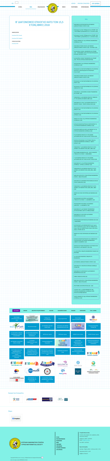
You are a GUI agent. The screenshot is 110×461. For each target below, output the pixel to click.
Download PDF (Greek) (17, 35)
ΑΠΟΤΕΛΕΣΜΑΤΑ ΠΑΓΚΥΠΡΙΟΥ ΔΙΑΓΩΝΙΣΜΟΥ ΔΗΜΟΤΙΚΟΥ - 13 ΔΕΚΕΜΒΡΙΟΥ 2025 (83, 204)
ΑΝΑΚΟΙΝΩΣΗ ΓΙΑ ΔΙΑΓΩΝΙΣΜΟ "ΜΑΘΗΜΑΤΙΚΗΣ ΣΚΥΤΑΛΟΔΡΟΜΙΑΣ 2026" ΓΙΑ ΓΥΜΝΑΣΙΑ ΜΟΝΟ (84, 209)
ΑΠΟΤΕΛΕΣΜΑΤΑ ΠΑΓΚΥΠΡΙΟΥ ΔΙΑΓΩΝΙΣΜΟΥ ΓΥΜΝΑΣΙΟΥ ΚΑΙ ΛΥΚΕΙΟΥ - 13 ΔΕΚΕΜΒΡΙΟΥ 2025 (84, 199)
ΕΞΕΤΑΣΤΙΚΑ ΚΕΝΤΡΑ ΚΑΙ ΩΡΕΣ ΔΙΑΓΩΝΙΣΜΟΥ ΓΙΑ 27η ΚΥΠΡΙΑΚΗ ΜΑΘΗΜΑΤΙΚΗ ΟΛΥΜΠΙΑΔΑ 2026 (85, 130)
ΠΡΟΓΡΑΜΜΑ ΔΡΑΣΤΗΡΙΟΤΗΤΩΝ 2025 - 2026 (83, 285)
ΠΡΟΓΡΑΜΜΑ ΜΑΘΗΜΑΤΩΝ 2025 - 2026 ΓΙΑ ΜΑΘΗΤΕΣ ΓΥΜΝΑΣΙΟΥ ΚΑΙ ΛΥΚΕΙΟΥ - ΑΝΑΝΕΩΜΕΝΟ (85, 153)
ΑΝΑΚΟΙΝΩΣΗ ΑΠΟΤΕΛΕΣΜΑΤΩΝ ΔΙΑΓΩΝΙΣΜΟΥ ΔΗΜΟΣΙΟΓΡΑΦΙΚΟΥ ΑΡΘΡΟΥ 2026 (84, 25)
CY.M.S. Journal (93, 310)
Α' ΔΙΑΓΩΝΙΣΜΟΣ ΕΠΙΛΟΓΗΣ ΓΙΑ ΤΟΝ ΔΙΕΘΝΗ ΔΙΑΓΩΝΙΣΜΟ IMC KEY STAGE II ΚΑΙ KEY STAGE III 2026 (85, 158)
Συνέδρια (25, 310)
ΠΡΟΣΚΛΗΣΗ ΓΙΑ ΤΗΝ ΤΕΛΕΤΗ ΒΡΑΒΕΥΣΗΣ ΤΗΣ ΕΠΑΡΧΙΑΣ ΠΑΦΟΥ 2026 (86, 81)
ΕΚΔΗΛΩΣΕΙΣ (59, 440)
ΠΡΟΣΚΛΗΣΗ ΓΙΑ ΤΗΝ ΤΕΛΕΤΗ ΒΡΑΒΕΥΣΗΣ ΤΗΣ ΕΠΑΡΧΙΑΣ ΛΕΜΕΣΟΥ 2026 (86, 108)
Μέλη (63, 7)
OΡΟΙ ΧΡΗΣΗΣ (59, 449)
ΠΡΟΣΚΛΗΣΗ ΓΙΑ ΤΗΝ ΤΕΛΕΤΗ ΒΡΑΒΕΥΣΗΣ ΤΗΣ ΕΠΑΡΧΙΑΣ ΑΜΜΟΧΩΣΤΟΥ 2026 (86, 87)
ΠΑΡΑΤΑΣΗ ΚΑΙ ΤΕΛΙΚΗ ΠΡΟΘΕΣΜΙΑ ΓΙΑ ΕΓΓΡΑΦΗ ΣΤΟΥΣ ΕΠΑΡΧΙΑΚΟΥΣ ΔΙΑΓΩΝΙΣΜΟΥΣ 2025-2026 (86, 246)
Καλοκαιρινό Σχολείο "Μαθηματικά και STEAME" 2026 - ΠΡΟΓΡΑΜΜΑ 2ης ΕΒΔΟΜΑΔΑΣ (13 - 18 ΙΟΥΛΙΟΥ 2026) (86, 36)
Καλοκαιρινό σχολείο (62, 310)
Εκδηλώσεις (41, 7)
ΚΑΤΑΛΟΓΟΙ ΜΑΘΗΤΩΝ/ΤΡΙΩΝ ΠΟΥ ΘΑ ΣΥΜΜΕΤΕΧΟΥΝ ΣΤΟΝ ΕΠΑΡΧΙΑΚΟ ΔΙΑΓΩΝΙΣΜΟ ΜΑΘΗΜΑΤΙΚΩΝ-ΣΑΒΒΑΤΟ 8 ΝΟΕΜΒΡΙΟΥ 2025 (85, 240)
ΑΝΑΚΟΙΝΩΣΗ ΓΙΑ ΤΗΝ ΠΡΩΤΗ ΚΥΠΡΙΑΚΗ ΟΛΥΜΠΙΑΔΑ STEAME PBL (85, 266)
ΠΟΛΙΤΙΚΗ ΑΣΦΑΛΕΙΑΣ (61, 447)
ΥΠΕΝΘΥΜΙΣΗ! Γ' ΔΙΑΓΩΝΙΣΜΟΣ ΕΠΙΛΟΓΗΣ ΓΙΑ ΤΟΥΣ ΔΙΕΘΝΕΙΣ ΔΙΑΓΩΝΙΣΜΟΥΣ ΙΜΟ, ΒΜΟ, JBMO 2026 (85, 147)
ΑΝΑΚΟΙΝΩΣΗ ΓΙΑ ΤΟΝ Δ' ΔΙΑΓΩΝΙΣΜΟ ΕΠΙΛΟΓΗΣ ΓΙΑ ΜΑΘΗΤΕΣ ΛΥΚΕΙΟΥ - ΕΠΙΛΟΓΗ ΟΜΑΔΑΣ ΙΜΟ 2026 (85, 103)
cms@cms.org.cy (86, 440)
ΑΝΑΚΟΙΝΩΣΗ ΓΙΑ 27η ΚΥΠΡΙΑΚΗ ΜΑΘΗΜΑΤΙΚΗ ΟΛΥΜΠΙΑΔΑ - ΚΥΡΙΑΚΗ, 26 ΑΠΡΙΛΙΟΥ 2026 (84, 163)
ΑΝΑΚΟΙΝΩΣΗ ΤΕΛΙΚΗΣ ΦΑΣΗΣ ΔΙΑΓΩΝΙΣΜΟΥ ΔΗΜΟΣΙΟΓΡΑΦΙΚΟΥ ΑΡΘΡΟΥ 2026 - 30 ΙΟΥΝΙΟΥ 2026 (85, 46)
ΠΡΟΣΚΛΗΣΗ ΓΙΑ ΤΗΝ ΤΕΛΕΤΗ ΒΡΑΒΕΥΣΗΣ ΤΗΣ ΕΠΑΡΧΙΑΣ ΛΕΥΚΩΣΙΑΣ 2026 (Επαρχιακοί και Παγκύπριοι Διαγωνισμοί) (86, 70)
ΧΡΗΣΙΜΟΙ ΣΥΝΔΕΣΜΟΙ (83, 3)
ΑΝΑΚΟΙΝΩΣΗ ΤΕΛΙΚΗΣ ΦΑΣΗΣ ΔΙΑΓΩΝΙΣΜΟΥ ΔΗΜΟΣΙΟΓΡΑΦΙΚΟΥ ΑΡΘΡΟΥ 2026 (84, 76)
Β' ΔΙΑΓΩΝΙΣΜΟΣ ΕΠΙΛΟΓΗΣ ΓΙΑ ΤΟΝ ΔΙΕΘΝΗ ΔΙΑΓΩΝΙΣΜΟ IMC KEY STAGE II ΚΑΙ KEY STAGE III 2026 (85, 135)
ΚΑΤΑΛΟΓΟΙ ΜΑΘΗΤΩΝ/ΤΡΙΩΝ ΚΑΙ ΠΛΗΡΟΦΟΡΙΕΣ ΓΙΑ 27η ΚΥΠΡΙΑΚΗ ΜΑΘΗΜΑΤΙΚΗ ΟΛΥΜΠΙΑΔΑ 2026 (85, 124)
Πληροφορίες (82, 310)
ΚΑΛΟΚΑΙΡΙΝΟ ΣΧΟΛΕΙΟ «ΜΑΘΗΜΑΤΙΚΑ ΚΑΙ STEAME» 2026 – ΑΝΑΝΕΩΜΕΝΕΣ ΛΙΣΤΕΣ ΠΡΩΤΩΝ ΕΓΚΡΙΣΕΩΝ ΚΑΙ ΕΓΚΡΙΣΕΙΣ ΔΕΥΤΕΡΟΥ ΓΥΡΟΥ (86, 53)
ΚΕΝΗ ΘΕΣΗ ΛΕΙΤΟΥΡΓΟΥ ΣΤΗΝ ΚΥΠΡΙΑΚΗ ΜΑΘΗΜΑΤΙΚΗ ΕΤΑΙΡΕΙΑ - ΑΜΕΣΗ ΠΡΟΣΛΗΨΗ (86, 176)
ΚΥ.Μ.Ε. (20, 7)
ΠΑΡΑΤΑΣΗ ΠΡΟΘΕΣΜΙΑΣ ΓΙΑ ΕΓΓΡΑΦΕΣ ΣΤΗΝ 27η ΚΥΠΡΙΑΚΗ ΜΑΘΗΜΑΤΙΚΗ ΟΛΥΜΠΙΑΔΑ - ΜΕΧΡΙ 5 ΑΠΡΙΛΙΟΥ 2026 (84, 142)
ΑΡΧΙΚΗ (73, 3)
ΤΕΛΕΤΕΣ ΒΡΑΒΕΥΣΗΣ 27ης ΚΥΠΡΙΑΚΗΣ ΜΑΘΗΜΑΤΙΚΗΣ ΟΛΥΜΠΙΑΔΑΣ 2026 (85, 41)
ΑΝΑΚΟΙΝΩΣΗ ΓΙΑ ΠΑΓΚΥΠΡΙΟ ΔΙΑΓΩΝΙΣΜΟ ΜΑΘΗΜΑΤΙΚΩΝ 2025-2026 (83, 215)
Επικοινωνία (85, 7)
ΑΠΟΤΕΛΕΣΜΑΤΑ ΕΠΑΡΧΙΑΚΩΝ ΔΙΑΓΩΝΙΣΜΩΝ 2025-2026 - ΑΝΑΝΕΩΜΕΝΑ (86, 220)
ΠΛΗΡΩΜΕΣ (58, 444)
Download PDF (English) (17, 38)
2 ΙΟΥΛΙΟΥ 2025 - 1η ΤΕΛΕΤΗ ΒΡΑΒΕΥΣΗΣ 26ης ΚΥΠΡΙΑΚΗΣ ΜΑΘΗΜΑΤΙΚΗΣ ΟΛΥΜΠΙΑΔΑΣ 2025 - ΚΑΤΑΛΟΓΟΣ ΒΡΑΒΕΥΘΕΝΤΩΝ (84, 291)
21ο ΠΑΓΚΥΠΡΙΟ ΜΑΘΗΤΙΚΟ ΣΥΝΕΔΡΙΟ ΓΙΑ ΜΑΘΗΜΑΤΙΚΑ (83, 257)
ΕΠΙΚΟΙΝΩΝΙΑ (59, 446)
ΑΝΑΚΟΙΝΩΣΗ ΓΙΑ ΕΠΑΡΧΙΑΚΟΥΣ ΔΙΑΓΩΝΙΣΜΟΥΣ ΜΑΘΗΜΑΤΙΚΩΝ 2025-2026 (84, 271)
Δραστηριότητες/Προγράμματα (38, 310)
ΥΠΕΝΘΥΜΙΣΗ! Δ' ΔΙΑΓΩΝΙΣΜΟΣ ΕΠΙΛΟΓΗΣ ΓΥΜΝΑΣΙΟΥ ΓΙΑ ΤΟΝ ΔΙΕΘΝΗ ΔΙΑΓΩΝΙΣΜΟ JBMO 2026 (85, 98)
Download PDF (15, 43)
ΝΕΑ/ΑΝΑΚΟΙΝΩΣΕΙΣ (60, 439)
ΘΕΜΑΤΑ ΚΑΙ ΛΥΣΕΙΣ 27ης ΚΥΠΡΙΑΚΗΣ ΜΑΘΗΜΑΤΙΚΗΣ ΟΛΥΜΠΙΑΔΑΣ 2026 (85, 119)
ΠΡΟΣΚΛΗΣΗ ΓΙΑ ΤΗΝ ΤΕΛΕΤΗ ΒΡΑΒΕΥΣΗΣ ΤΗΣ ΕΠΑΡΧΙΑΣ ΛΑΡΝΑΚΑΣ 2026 (86, 114)
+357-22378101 (95, 3)
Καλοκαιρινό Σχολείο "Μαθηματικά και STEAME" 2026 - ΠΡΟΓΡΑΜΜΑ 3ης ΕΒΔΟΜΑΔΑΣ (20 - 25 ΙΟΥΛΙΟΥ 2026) (86, 30)
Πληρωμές (74, 7)
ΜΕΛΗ (57, 442)
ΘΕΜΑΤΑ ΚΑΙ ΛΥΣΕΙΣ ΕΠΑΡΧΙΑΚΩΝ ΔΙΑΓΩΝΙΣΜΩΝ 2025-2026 (85, 234)
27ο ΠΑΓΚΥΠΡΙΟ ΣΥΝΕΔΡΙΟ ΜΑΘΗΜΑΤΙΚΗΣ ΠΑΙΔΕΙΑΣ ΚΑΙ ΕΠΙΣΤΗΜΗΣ (86, 251)
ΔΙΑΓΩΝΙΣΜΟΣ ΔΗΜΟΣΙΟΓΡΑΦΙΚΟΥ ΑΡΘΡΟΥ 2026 (85, 262)
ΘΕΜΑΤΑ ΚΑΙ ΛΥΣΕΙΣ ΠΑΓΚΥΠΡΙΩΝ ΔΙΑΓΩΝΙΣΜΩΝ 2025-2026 (85, 193)
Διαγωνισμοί (16, 310)
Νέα (31, 7)
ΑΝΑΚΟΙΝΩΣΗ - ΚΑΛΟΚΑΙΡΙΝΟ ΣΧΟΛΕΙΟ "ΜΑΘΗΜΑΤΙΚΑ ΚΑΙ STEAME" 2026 (85, 92)
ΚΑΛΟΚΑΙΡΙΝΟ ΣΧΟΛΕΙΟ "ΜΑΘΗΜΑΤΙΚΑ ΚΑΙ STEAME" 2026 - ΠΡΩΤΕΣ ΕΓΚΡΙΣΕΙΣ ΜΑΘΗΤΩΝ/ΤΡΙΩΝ (85, 58)
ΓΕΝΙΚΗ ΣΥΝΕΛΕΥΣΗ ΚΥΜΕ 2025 (80, 276)
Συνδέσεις (73, 310)
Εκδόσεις (51, 310)
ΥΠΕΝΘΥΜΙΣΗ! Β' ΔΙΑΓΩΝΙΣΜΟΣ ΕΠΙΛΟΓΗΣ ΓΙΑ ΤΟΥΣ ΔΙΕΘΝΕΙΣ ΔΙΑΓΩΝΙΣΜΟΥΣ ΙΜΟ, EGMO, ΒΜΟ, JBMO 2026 (85, 170)
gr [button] (12, 3)
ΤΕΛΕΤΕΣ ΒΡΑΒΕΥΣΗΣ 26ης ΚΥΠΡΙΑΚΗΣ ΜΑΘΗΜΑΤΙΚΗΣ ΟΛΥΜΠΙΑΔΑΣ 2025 (85, 297)
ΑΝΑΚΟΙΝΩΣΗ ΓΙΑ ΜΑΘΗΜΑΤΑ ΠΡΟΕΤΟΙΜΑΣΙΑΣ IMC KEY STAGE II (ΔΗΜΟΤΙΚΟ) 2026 (86, 181)
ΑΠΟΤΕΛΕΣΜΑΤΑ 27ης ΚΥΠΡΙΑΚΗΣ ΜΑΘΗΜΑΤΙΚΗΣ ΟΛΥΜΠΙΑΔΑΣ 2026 (84, 64)
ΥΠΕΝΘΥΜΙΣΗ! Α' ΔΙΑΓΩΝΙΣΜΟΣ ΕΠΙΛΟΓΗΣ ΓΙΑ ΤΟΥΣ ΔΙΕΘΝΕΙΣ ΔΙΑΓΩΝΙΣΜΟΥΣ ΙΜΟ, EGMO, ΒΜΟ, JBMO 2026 (85, 187)
